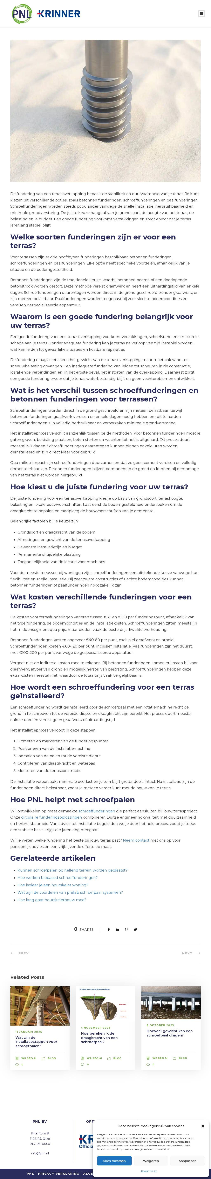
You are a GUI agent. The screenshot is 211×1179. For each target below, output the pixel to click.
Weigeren (151, 1161)
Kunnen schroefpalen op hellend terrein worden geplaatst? (73, 870)
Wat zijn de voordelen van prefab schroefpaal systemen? (70, 892)
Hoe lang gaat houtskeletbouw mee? (52, 900)
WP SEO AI (29, 1058)
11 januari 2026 (28, 1031)
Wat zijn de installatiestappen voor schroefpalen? (36, 1041)
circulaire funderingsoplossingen (51, 817)
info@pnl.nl (40, 1153)
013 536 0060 (40, 1144)
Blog (52, 1058)
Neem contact (136, 840)
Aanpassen (187, 1161)
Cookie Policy (149, 1170)
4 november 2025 (96, 1027)
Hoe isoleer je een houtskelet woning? (53, 885)
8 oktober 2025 (160, 1025)
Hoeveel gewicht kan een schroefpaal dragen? (170, 1033)
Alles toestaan (114, 1161)
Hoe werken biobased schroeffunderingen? (58, 877)
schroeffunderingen (97, 811)
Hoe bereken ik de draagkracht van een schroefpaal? (99, 1037)
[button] (203, 1126)
